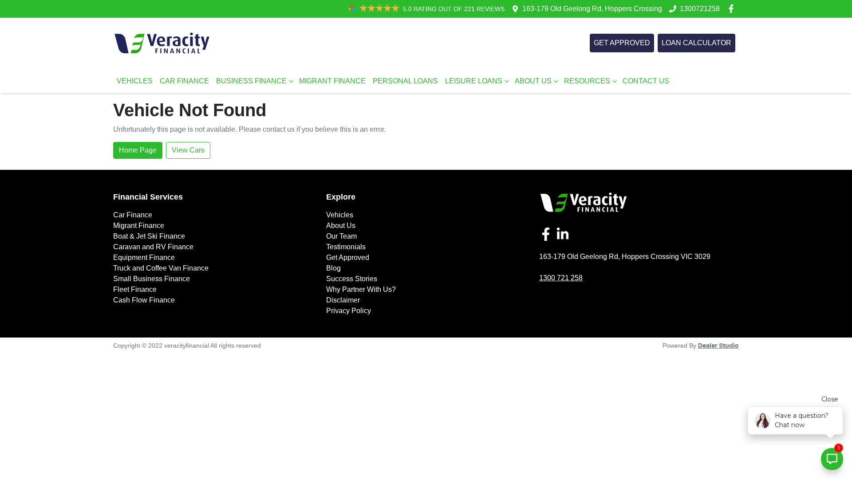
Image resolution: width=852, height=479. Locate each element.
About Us (340, 225)
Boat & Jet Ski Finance (149, 236)
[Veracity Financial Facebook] (733, 8)
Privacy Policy (348, 310)
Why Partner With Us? (361, 289)
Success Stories (351, 279)
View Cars (188, 150)
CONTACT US (646, 81)
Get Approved (347, 257)
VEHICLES (135, 81)
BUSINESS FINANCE (251, 81)
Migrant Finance (138, 225)
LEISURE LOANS (473, 81)
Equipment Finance (144, 257)
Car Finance (132, 215)
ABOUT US (533, 81)
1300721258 (700, 8)
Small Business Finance (151, 279)
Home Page (138, 150)
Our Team (341, 236)
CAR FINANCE (184, 81)
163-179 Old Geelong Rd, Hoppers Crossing (592, 8)
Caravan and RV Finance (153, 247)
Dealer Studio (718, 346)
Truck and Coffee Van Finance (161, 268)
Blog (333, 268)
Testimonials (346, 247)
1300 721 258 (561, 278)
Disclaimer (343, 300)
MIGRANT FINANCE (332, 81)
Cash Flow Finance (144, 300)
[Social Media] (547, 234)
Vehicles (339, 215)
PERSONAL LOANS (405, 81)
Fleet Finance (135, 289)
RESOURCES (587, 81)
